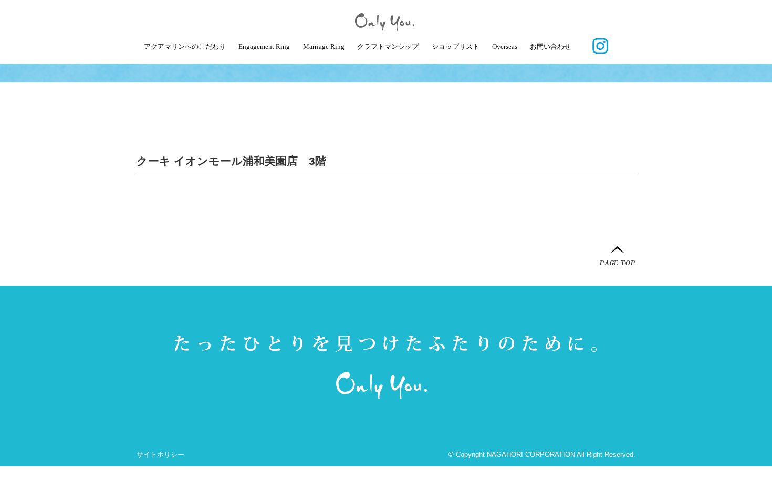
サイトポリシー (160, 454)
